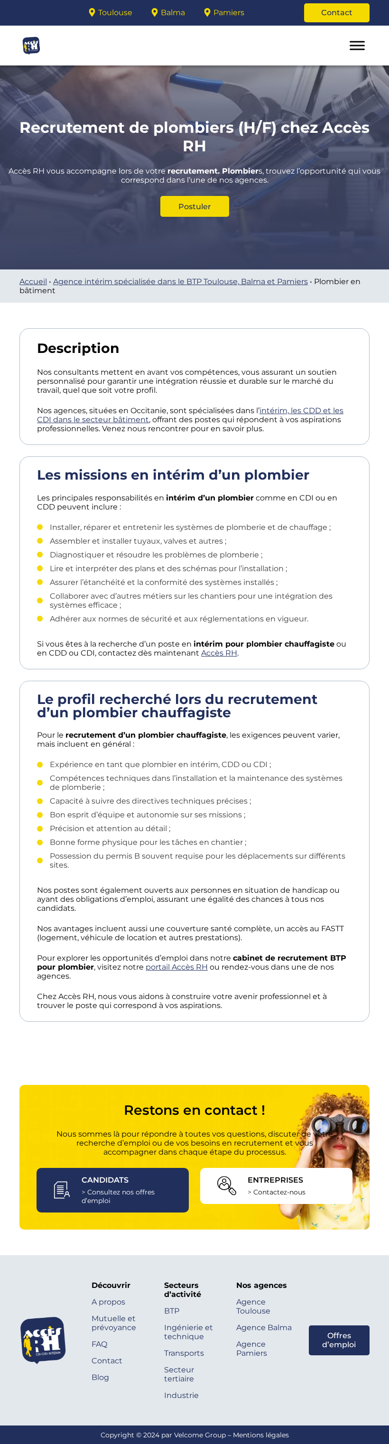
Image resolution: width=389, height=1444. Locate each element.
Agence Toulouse (253, 1306)
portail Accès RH (177, 967)
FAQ (99, 1344)
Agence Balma (264, 1327)
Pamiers (228, 12)
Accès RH (219, 652)
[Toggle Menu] (357, 45)
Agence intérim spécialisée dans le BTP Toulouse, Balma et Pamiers (180, 281)
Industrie (181, 1395)
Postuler (194, 206)
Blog (100, 1377)
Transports (184, 1353)
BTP (171, 1310)
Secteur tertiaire (179, 1374)
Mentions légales (261, 1435)
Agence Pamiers (251, 1349)
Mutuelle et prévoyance (114, 1323)
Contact (336, 12)
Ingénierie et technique (188, 1332)
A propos (108, 1301)
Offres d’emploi (339, 1340)
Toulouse (115, 12)
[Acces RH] (33, 12)
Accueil (33, 281)
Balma (173, 12)
